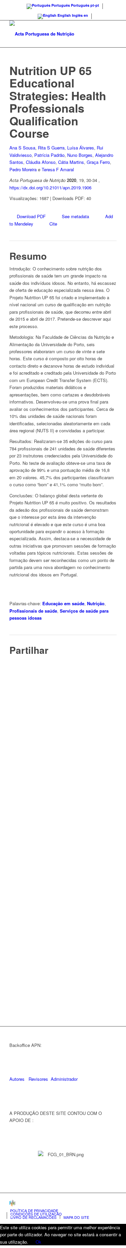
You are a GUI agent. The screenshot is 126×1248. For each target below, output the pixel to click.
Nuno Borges (79, 155)
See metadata (75, 216)
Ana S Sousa (22, 147)
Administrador (64, 1079)
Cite (53, 224)
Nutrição (95, 603)
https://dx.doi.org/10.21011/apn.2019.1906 (50, 187)
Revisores (37, 1079)
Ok (38, 1242)
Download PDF (31, 216)
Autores (17, 1079)
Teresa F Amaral (58, 169)
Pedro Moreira (23, 169)
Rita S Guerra (51, 147)
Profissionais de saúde (33, 611)
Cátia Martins (71, 162)
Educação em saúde (63, 603)
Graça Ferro (98, 162)
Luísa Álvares (80, 147)
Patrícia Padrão (49, 155)
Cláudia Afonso (40, 162)
